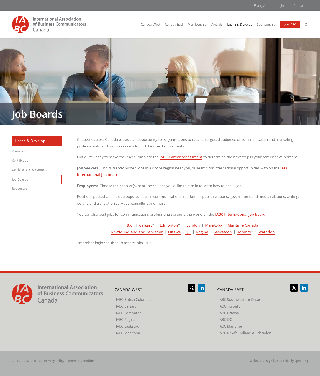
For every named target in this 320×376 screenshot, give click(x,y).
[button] (306, 24)
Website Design (261, 361)
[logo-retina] (49, 17)
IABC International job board (240, 214)
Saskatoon (223, 231)
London (193, 225)
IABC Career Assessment (181, 156)
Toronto (244, 231)
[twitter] (191, 288)
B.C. (130, 225)
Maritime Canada (243, 225)
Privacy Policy (54, 361)
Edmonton (169, 225)
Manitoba (213, 225)
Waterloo (266, 231)
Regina (202, 231)
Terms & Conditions (81, 361)
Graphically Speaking (292, 361)
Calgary (145, 225)
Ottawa (174, 231)
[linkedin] (201, 288)
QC (188, 231)
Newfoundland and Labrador (137, 231)
